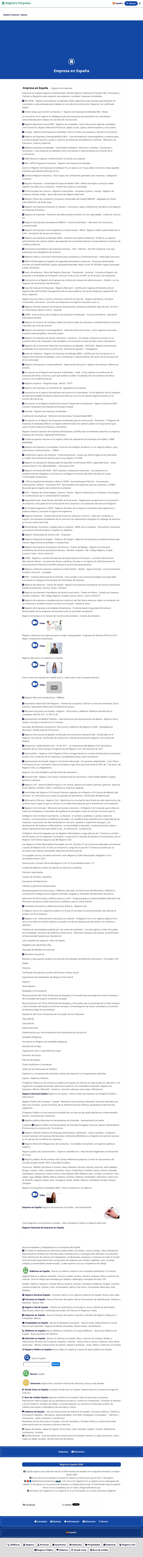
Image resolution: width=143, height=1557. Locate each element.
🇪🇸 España (118, 3)
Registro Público (45, 1550)
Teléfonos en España (39, 1271)
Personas (44, 1544)
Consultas (42, 1521)
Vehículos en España (34, 1338)
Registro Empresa (18, 3)
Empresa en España (32, 1207)
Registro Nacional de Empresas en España (43, 1227)
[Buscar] (127, 3)
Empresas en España (35, 1315)
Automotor (60, 1544)
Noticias (56, 1521)
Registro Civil (128, 1544)
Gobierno (63, 1550)
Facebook (30, 1504)
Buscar (132, 3)
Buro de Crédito (100, 1550)
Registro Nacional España (35, 1093)
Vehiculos (77, 1544)
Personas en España (35, 1299)
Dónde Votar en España (36, 1389)
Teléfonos (15, 1544)
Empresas (63, 1451)
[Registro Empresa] (140, 3)
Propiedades (93, 1544)
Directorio (35, 1383)
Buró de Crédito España (36, 1397)
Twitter (68, 1504)
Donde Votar (80, 1550)
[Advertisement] (71, 40)
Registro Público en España (38, 1349)
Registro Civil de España (36, 1307)
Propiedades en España (36, 1322)
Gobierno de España (34, 1411)
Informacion (72, 1521)
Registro (29, 1544)
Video (42, 623)
